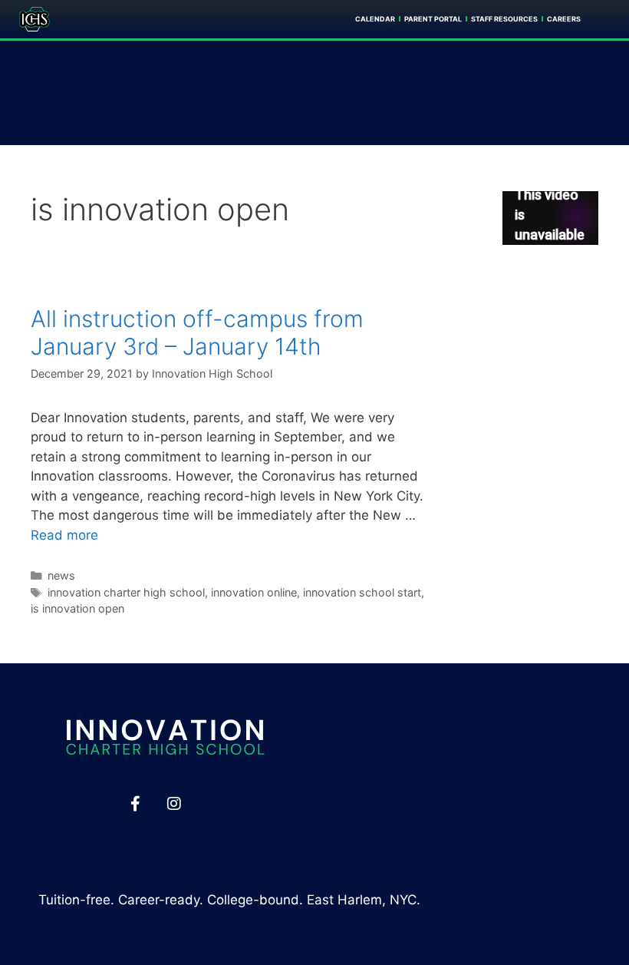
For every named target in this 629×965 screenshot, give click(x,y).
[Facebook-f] (135, 803)
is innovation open (77, 608)
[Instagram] (174, 803)
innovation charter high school (126, 592)
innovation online (254, 592)
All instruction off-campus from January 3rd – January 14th (197, 332)
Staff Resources (504, 19)
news (61, 575)
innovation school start (362, 592)
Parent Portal (433, 19)
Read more (64, 535)
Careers (564, 19)
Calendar (375, 19)
